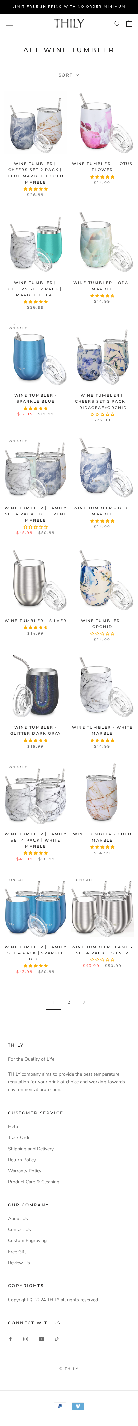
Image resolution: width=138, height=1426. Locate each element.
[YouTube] (41, 1339)
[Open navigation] (9, 23)
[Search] (117, 23)
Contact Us (19, 1229)
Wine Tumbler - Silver (36, 620)
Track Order (20, 1137)
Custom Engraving (27, 1240)
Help (13, 1126)
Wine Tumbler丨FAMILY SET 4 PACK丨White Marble (36, 840)
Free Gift (17, 1252)
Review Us (19, 1263)
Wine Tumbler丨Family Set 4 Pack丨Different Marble (36, 514)
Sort (67, 75)
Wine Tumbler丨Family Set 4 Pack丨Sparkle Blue (36, 953)
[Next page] (84, 1002)
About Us (18, 1218)
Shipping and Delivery (31, 1148)
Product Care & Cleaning (33, 1182)
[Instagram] (25, 1339)
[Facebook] (10, 1339)
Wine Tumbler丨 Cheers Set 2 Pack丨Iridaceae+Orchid (102, 401)
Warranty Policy (24, 1171)
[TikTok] (56, 1339)
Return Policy (22, 1160)
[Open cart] (129, 23)
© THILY (69, 1368)
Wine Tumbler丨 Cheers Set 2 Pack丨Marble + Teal (35, 288)
